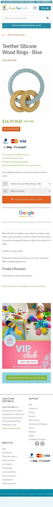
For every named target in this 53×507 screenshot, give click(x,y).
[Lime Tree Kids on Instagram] (42, 443)
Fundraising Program (37, 439)
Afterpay (32, 432)
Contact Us (33, 408)
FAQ (30, 405)
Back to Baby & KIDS (16, 35)
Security (32, 416)
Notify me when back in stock (28, 199)
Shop (46, 8)
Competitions (7, 479)
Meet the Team (8, 460)
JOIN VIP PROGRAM (11, 129)
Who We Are (7, 452)
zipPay (31, 435)
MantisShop (37, 497)
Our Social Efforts (9, 472)
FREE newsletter (9, 483)
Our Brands (6, 464)
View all (9, 60)
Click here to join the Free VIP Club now (26, 378)
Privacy (32, 412)
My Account (15, 503)
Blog (4, 449)
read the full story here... (12, 428)
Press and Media (8, 476)
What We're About (9, 456)
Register (27, 503)
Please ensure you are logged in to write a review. (24, 286)
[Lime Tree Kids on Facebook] (37, 443)
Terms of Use (34, 420)
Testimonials (7, 468)
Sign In (38, 503)
